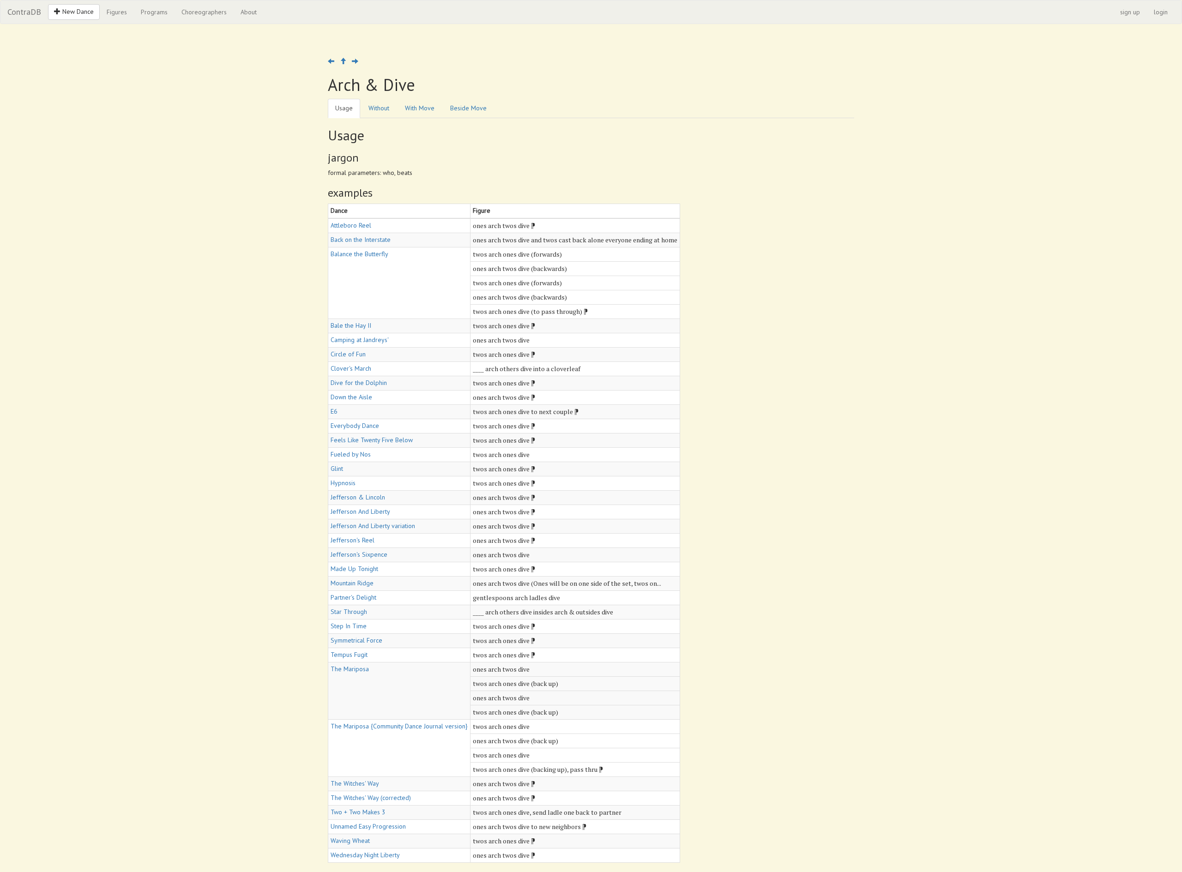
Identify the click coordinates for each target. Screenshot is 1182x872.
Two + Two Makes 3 (358, 812)
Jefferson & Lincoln (358, 497)
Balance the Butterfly (359, 254)
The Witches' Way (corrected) (371, 798)
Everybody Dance (355, 425)
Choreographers (204, 12)
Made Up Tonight (354, 569)
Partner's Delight (353, 597)
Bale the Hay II (351, 325)
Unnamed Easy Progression (368, 826)
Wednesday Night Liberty (365, 855)
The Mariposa (350, 669)
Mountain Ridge (352, 583)
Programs (154, 12)
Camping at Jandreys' (360, 340)
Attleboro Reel (351, 225)
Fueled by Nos (351, 454)
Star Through (349, 611)
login (1161, 12)
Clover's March (351, 368)
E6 (334, 411)
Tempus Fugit (349, 654)
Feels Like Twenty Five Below (372, 440)
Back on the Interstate (361, 239)
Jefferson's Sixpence (359, 554)
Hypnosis (343, 483)
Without (378, 108)
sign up (1130, 12)
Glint (337, 468)
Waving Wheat (350, 840)
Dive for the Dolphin (359, 383)
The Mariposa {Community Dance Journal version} (399, 726)
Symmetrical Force (356, 640)
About (249, 12)
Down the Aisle (351, 397)
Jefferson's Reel (352, 540)
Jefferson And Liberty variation (373, 526)
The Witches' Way (355, 783)
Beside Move (468, 108)
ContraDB (24, 11)
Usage (344, 108)
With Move (419, 108)
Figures (117, 12)
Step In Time (349, 626)
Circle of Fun (348, 354)
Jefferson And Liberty (360, 511)
